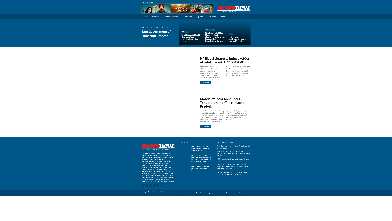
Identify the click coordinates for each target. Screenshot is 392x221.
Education (185, 32)
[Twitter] (247, 2)
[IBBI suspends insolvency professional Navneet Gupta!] (239, 33)
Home (143, 27)
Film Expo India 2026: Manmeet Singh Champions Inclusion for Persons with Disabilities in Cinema (201, 158)
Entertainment (210, 30)
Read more (205, 82)
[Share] (244, 2)
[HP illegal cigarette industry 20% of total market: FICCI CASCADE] (168, 70)
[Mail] (241, 2)
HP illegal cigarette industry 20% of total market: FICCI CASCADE (224, 60)
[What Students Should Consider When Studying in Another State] (191, 33)
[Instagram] (235, 2)
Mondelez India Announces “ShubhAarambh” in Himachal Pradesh (222, 102)
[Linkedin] (238, 2)
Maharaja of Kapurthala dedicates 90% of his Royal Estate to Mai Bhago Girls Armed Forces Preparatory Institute (232, 167)
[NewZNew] (234, 9)
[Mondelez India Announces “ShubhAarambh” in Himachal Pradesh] (168, 113)
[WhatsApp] (250, 2)
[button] (233, 17)
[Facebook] (232, 2)
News (231, 34)
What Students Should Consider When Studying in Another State (201, 148)
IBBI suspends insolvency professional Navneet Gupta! (200, 168)
